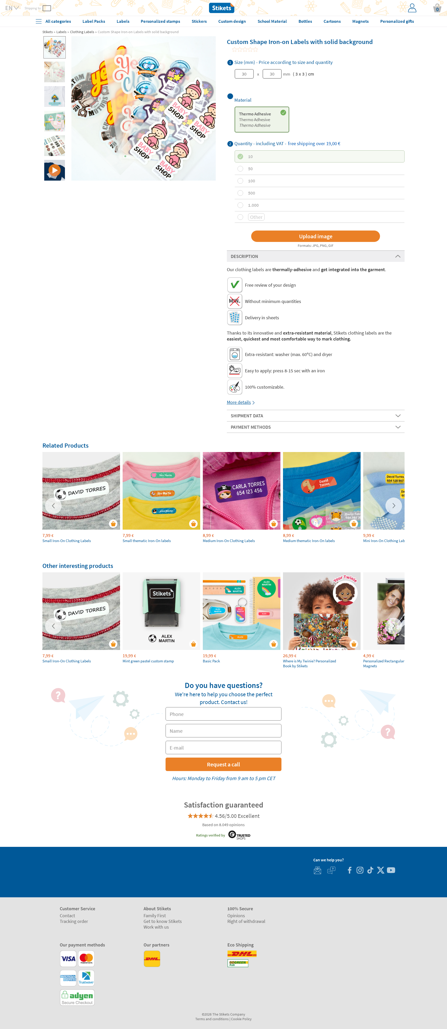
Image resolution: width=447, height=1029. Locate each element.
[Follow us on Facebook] (349, 871)
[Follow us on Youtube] (391, 871)
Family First (155, 916)
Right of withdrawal (246, 921)
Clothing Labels (82, 31)
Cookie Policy (241, 1019)
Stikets (47, 31)
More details (239, 402)
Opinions (236, 916)
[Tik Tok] (370, 871)
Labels (61, 31)
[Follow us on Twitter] (380, 871)
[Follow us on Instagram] (360, 871)
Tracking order (74, 921)
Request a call (223, 764)
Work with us (156, 927)
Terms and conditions (212, 1019)
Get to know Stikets (163, 921)
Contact (67, 916)
